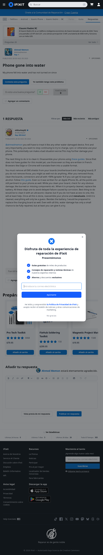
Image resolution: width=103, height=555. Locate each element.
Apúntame (51, 295)
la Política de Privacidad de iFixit (62, 304)
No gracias (51, 315)
